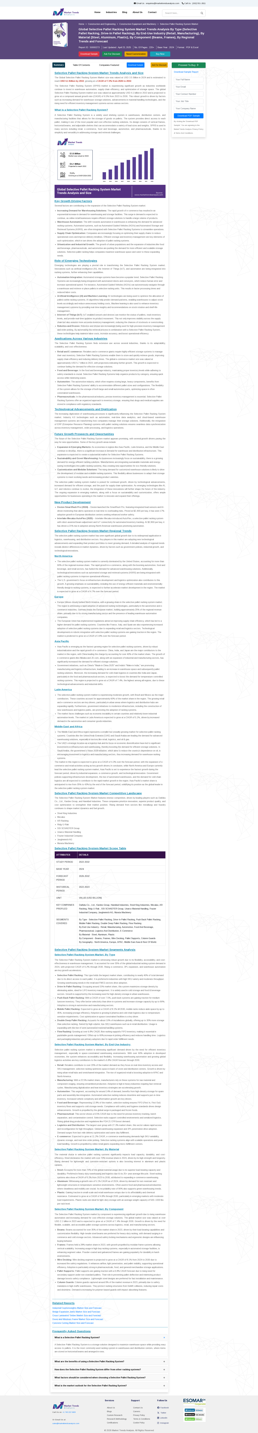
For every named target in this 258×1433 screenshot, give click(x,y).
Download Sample (89, 54)
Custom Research (114, 1415)
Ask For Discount (112, 54)
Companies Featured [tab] (109, 65)
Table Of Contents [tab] (81, 65)
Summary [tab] (59, 65)
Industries (111, 12)
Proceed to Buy (187, 65)
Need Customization (136, 54)
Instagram (164, 1423)
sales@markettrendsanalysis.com (65, 1423)
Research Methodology (117, 1419)
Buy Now (160, 54)
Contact (152, 12)
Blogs (109, 1411)
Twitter (163, 1413)
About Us (137, 12)
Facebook (164, 1408)
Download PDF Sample (189, 116)
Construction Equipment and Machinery (137, 24)
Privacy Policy (139, 1415)
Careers (136, 1411)
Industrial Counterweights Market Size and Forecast (77, 1308)
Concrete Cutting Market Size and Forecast (73, 1323)
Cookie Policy (139, 1423)
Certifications (112, 1423)
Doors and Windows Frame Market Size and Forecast (77, 1319)
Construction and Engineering (102, 24)
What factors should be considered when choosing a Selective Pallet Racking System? (100, 1377)
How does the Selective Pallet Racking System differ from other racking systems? (98, 1369)
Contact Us (138, 1408)
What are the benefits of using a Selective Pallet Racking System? (89, 1361)
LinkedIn (163, 1418)
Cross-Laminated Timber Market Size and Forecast (76, 1315)
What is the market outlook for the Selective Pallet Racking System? (91, 1385)
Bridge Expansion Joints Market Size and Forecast (76, 1312)
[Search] (202, 13)
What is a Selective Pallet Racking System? (77, 1337)
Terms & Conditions (141, 1419)
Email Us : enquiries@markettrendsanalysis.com (157, 3)
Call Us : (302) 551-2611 (195, 3)
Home (97, 12)
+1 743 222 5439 (69, 1412)
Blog (124, 12)
